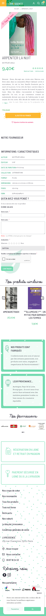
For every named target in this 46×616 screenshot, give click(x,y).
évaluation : (5, 240)
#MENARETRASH (11, 311)
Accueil (16, 9)
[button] (3, 298)
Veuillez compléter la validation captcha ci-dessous (18, 254)
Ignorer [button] (39, 593)
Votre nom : (5, 212)
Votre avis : (4, 220)
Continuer (7, 268)
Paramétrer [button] (15, 609)
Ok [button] (32, 609)
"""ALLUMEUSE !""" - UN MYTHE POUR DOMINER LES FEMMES (35, 314)
